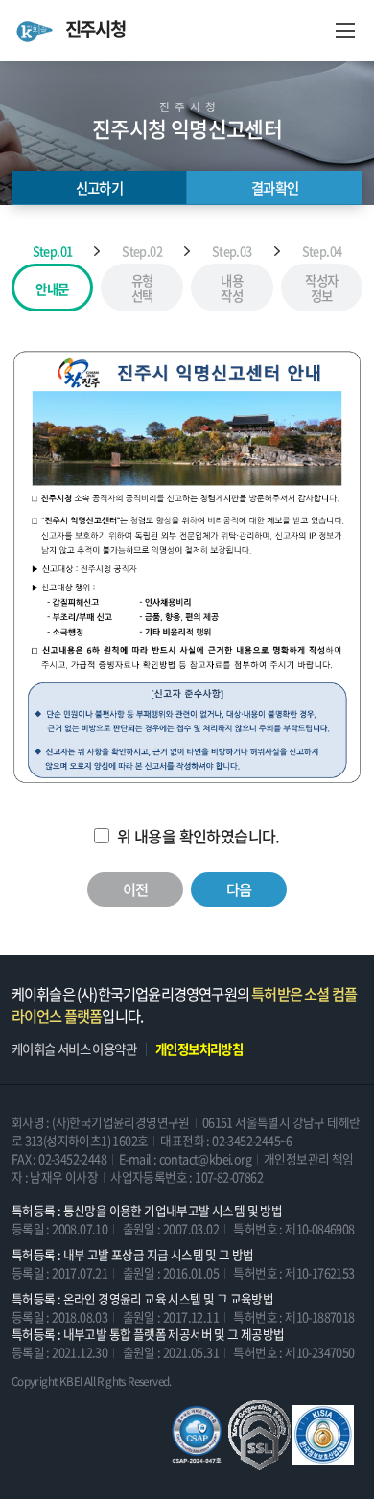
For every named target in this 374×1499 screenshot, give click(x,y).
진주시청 (95, 30)
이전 (136, 889)
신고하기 (100, 187)
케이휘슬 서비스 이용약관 (74, 1048)
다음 (239, 889)
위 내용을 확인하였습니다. (198, 835)
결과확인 (275, 187)
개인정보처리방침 (199, 1048)
